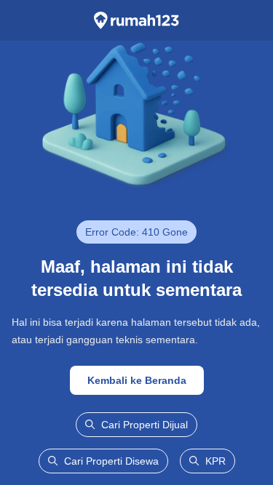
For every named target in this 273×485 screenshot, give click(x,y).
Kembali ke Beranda (136, 380)
